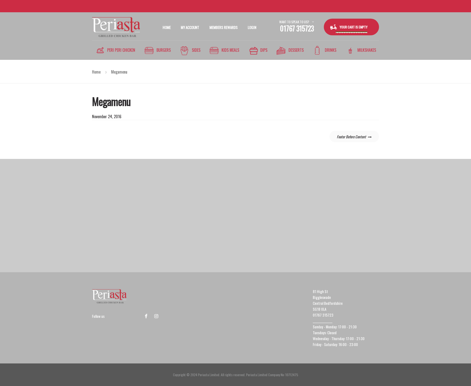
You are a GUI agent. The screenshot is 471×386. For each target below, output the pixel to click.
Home (96, 72)
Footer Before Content (351, 136)
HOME (167, 27)
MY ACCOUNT (190, 27)
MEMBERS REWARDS (223, 27)
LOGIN (252, 27)
